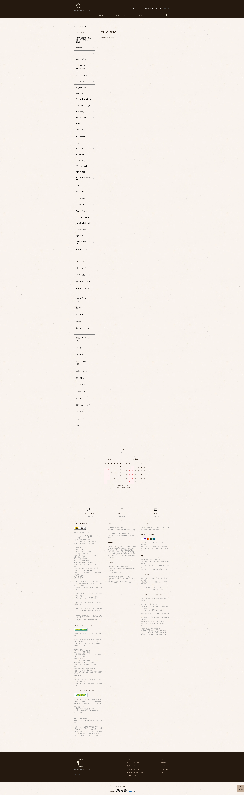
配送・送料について (133, 763)
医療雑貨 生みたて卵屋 (83, 178)
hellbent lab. (81, 117)
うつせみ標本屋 (82, 229)
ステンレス (80, 418)
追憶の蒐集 (80, 198)
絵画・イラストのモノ (83, 339)
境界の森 (79, 235)
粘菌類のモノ (81, 391)
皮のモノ (79, 398)
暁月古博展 (80, 171)
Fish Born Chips (83, 105)
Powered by (112, 791)
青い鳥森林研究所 (83, 223)
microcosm (81, 136)
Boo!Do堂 (80, 81)
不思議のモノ (81, 347)
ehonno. (79, 93)
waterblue (80, 154)
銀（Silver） (81, 378)
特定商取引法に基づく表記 (135, 772)
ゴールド (79, 412)
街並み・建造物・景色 (83, 362)
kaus (78, 123)
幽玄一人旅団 (81, 59)
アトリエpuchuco (83, 166)
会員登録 (163, 763)
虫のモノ (79, 314)
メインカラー (81, 384)
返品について (131, 766)
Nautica (79, 148)
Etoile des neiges (83, 99)
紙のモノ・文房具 (83, 281)
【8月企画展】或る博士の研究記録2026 (83, 40)
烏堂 (78, 185)
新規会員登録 (149, 8)
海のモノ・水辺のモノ (83, 329)
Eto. (77, 53)
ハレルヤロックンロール (83, 242)
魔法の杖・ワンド (83, 405)
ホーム (76, 26)
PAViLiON (80, 204)
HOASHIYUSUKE (83, 217)
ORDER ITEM (82, 249)
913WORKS (83, 26)
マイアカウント (137, 8)
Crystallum (81, 87)
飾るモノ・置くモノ (83, 289)
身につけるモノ (82, 268)
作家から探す (119, 15)
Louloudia (80, 129)
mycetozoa (80, 142)
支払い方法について (133, 769)
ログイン (158, 8)
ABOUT (101, 15)
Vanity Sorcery (82, 211)
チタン (78, 425)
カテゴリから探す (138, 15)
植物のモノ (80, 321)
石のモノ (79, 354)
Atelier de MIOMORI (80, 67)
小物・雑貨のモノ (83, 274)
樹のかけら (80, 191)
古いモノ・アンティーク (84, 299)
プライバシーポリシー (133, 776)
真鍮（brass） (82, 371)
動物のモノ (80, 307)
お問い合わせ (164, 772)
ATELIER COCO (82, 75)
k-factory (80, 111)
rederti (79, 47)
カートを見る (164, 769)
